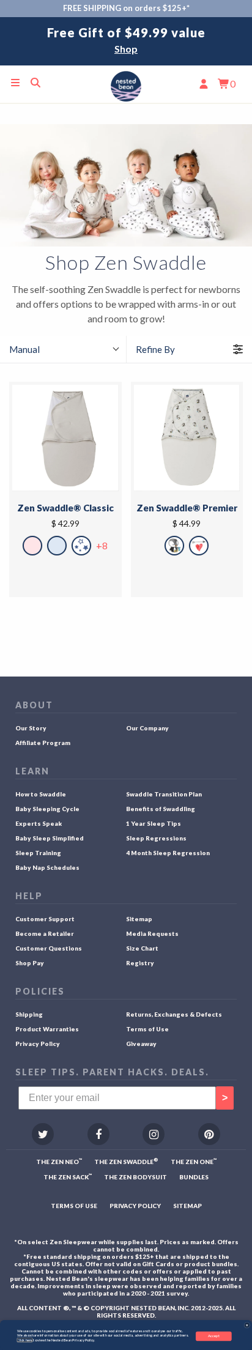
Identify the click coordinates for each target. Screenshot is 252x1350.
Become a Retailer (44, 933)
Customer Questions (48, 948)
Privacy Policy (37, 1043)
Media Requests (152, 933)
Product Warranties (47, 1029)
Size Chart (142, 948)
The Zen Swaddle (126, 1161)
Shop (126, 48)
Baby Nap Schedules (47, 867)
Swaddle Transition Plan (164, 794)
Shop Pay (29, 962)
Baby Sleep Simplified (49, 838)
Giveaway (141, 1043)
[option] (126, 41)
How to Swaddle (40, 794)
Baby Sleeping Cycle (47, 808)
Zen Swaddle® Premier (186, 507)
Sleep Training (38, 852)
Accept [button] (214, 1335)
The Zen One (194, 1161)
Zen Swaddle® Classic (65, 507)
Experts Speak (38, 823)
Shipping (29, 1014)
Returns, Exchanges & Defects (174, 1014)
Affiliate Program (42, 742)
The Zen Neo (59, 1161)
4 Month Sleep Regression (168, 852)
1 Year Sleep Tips (153, 823)
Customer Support (45, 918)
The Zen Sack (67, 1177)
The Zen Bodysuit (135, 1177)
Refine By (155, 349)
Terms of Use (147, 1029)
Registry (140, 962)
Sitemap (139, 918)
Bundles (194, 1177)
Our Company (147, 728)
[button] (247, 1324)
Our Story (30, 728)
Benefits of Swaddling (160, 808)
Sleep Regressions (156, 838)
